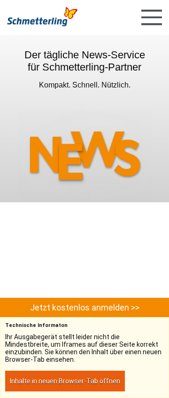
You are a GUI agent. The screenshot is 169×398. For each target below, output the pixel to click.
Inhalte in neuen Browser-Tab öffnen (65, 381)
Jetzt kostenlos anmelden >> (84, 307)
